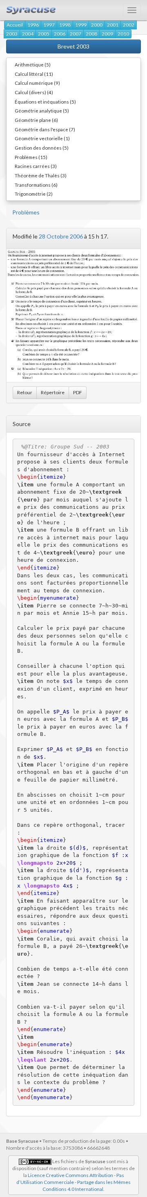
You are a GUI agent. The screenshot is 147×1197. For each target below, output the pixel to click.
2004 (27, 34)
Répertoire (53, 392)
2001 (112, 25)
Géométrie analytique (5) (42, 110)
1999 (81, 25)
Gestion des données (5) (42, 147)
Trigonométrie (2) (34, 194)
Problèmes (26, 212)
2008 (91, 34)
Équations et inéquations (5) (45, 101)
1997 (49, 25)
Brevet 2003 (73, 46)
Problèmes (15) (31, 157)
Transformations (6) (36, 185)
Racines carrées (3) (36, 166)
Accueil (15, 25)
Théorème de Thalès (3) (41, 175)
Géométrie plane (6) (36, 120)
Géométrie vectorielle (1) (42, 138)
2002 (128, 25)
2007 (75, 34)
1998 (65, 25)
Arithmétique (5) (33, 64)
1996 (33, 25)
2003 (12, 34)
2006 (59, 34)
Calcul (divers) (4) (34, 92)
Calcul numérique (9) (37, 83)
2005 (43, 34)
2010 (123, 34)
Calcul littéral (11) (34, 74)
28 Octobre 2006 (61, 236)
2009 (107, 34)
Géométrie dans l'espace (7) (45, 129)
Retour (24, 392)
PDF (77, 392)
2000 (96, 25)
